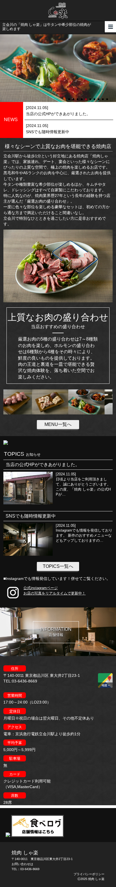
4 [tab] (82, 96)
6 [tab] (90, 96)
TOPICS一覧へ (58, 566)
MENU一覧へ (58, 424)
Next (3, 68)
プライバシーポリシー (88, 874)
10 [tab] (107, 96)
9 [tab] (103, 96)
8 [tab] (99, 96)
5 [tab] (86, 96)
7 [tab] (95, 96)
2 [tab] (73, 96)
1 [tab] (69, 96)
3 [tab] (78, 96)
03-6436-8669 (29, 869)
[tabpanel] (58, 68)
